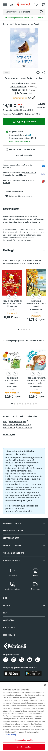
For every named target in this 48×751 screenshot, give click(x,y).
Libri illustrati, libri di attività (16, 424)
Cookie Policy (10, 734)
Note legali (9, 434)
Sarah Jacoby (18, 90)
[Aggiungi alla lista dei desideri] (38, 72)
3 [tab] (24, 329)
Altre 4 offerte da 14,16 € (30, 114)
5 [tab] (29, 329)
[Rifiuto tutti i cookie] (45, 685)
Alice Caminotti (18, 86)
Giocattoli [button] (9, 620)
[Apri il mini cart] (43, 4)
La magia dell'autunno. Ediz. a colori (36, 304)
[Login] (11, 4)
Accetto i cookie (24, 746)
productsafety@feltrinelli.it (18, 511)
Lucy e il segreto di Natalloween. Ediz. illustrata (12, 304)
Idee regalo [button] (9, 635)
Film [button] (5, 612)
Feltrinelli (16, 114)
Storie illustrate (24, 427)
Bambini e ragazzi (17, 421)
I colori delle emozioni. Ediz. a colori (12, 381)
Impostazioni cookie (24, 740)
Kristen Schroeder (20, 83)
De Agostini (22, 93)
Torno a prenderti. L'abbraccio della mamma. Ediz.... (36, 381)
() (29, 98)
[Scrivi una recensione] (33, 97)
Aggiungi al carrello (26, 121)
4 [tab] (26, 329)
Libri (5, 421)
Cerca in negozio (24, 155)
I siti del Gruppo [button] (11, 560)
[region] (24, 716)
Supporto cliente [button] (12, 545)
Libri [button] (5, 598)
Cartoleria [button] (9, 627)
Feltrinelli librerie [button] (12, 523)
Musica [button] (7, 605)
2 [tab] (21, 329)
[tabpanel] (24, 48)
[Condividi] (43, 72)
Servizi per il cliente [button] (13, 530)
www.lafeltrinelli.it (19, 479)
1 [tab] (24, 66)
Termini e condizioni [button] (13, 553)
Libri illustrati (9, 427)
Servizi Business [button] (11, 538)
